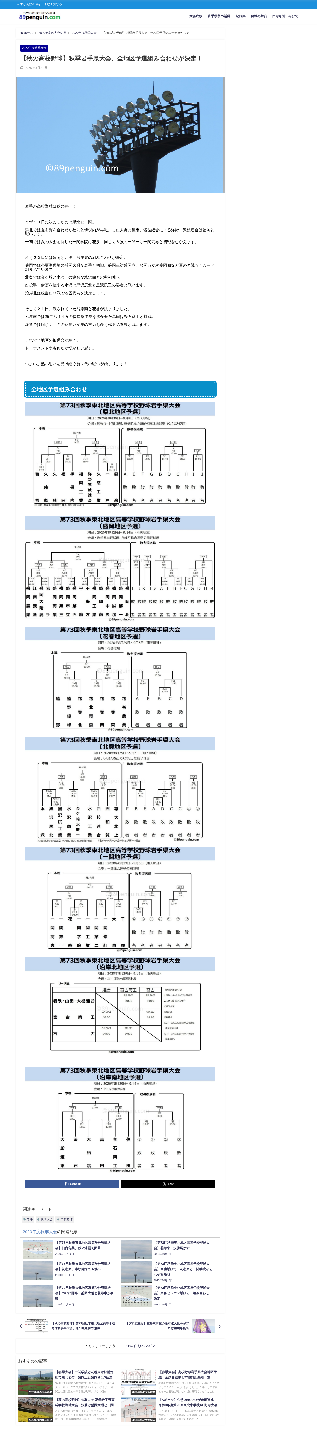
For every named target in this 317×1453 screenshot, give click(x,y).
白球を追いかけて (285, 16)
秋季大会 (47, 1219)
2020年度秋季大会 (34, 47)
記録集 (241, 16)
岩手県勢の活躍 (219, 16)
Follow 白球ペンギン (139, 1346)
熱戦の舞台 (259, 16)
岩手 (30, 1219)
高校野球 (67, 1219)
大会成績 (195, 16)
